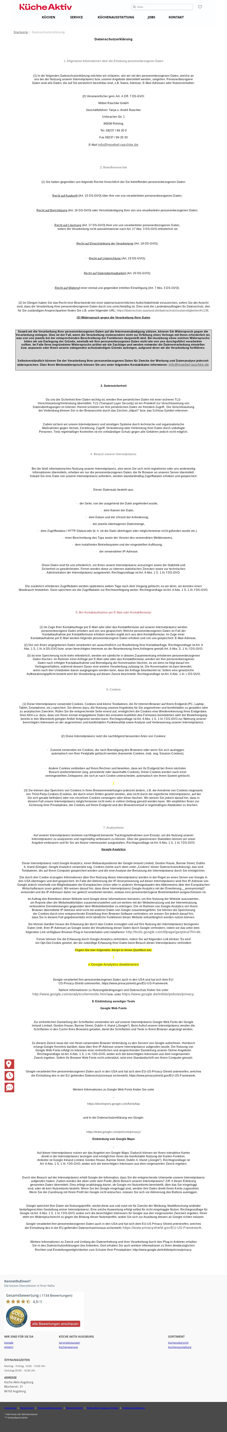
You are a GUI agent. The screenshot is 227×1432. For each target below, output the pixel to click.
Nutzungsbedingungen (50, 1407)
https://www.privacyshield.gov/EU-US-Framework (162, 1228)
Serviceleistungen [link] (69, 1342)
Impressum (10, 1407)
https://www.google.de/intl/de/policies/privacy (158, 994)
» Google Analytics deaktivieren (113, 964)
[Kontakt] (7, 1084)
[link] (48, 17)
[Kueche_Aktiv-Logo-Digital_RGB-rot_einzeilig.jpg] (46, 7)
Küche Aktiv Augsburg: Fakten (102, 1407)
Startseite (21, 32)
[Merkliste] (200, 7)
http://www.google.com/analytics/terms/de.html (69, 994)
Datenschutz (27, 1407)
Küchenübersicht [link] (178, 1342)
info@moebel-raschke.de (118, 144)
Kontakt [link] (8, 1342)
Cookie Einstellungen (134, 1407)
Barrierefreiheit (74, 1407)
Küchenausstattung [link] (179, 1347)
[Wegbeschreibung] (7, 1061)
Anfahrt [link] (8, 1347)
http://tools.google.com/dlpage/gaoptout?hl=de (163, 932)
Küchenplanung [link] (68, 1347)
